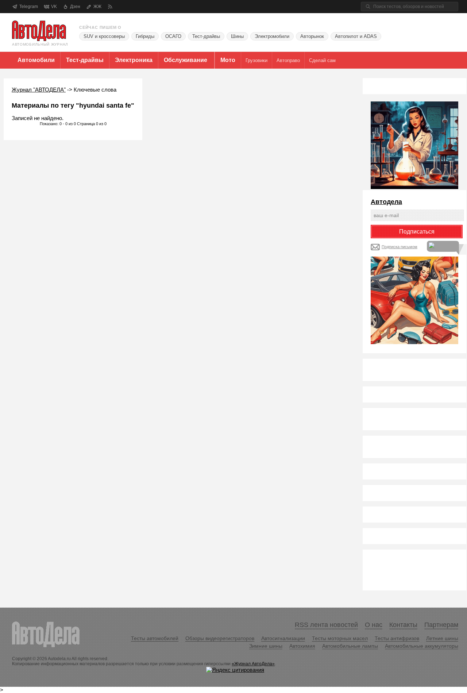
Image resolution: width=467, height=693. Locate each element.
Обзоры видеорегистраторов (219, 638)
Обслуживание (185, 60)
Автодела (386, 201)
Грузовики (256, 60)
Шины (237, 36)
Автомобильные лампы (350, 646)
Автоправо (288, 60)
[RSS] (110, 6)
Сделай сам (322, 60)
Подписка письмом (399, 247)
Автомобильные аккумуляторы (421, 646)
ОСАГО (173, 36)
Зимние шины (265, 646)
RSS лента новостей (326, 624)
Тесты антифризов (397, 638)
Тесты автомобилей (154, 638)
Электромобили (272, 36)
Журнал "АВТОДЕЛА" (39, 89)
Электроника (134, 60)
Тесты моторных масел (340, 638)
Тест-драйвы (206, 36)
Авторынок (312, 36)
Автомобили (36, 60)
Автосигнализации (283, 638)
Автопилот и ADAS (356, 36)
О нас (373, 624)
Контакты (403, 624)
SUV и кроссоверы (104, 36)
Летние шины (442, 638)
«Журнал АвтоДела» (253, 663)
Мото (227, 60)
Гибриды (145, 36)
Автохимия (302, 646)
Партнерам (441, 624)
